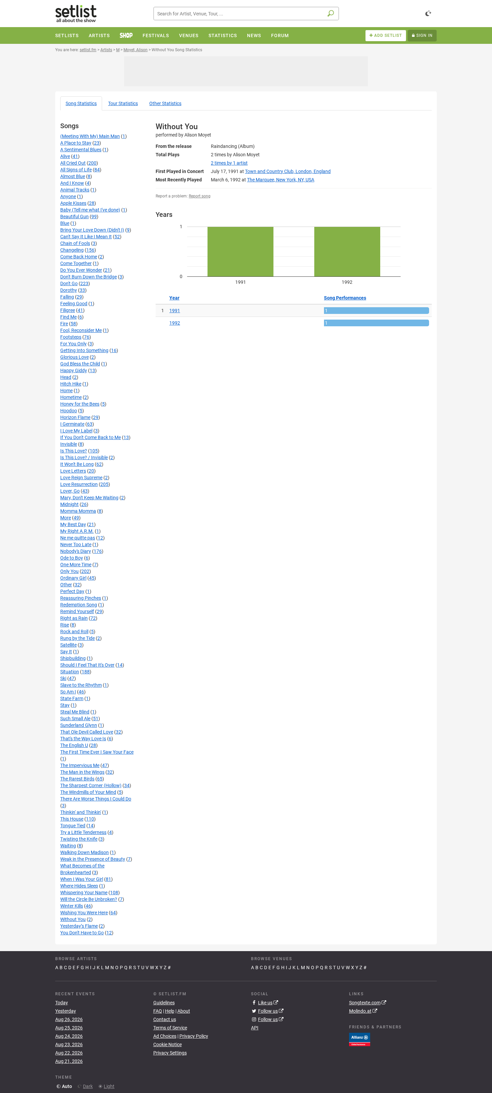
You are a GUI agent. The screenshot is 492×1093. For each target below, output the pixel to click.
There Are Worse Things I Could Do (95, 799)
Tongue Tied (72, 825)
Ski (63, 678)
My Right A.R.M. (77, 531)
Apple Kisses (73, 203)
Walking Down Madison (84, 852)
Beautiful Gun (74, 216)
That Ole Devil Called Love (86, 732)
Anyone (68, 196)
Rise (64, 624)
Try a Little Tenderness (83, 832)
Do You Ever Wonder (81, 270)
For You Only (73, 343)
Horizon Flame (75, 417)
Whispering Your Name (83, 892)
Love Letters (73, 471)
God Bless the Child (80, 363)
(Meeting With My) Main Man (90, 136)
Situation (69, 671)
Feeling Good (73, 303)
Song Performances (345, 298)
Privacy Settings (170, 1053)
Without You (73, 919)
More (65, 517)
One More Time (75, 564)
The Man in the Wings (82, 772)
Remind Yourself (77, 611)
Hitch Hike (70, 384)
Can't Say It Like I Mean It (86, 236)
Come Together (76, 263)
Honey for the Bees (79, 404)
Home (66, 390)
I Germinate (72, 424)
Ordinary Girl (73, 578)
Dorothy (68, 290)
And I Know (72, 183)
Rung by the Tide (77, 638)
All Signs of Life (76, 169)
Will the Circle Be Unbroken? (88, 899)
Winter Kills (71, 906)
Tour (123, 103)
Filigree (67, 310)
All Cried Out (73, 163)
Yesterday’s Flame (79, 926)
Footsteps (70, 337)
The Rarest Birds (77, 778)
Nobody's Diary (75, 551)
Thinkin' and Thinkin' (80, 812)
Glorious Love (74, 357)
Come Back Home (78, 256)
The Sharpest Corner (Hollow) (90, 785)
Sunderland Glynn (78, 725)
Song (81, 103)
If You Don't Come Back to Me (90, 437)
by (229, 163)
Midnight (69, 504)
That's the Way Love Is (83, 738)
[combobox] (246, 13)
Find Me (68, 317)
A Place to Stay (75, 143)
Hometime (71, 397)
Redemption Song (78, 604)
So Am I (68, 691)
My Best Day (73, 524)
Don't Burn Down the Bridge (88, 276)
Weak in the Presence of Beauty (92, 859)
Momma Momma (78, 511)
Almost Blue (72, 176)
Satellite (68, 645)
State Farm (71, 698)
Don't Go (69, 283)
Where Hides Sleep (79, 886)
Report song (200, 196)
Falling (67, 297)
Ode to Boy (71, 558)
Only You (69, 571)
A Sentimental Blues (80, 149)
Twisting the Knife (78, 839)
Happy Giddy (73, 370)
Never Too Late (75, 544)
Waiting (68, 845)
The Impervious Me (79, 765)
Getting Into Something (84, 350)
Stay (65, 705)
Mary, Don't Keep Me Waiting (89, 497)
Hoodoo (68, 410)
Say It (66, 651)
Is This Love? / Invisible (84, 457)
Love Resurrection (79, 484)
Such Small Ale (75, 718)
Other (165, 103)
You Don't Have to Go (82, 932)
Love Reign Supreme (81, 477)
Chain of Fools (75, 243)
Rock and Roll (74, 631)
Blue (64, 223)
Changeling (72, 250)
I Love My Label (76, 430)
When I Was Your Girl (81, 879)
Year (174, 298)
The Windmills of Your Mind (88, 792)
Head (65, 377)
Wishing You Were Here (84, 912)
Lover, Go (70, 491)
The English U (74, 745)
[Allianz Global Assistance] (359, 1038)
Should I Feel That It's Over (87, 665)
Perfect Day (72, 591)
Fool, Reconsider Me (81, 330)
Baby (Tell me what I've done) (90, 210)
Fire (64, 323)
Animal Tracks (74, 189)
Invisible (68, 444)
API (254, 1027)
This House (71, 819)
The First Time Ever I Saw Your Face (97, 752)
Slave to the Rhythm (81, 685)
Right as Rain (74, 618)
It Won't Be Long (77, 464)
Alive (65, 156)
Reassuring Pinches (80, 598)
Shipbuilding (73, 658)
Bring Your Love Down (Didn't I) (92, 230)
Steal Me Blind (74, 711)
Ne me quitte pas (77, 537)
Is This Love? (73, 450)
